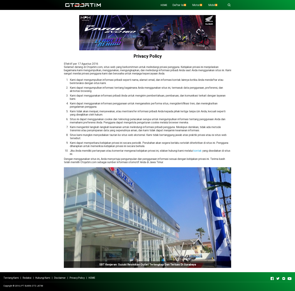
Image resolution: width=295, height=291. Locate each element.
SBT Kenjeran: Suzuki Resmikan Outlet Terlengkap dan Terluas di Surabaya (147, 264)
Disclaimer (60, 277)
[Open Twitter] (278, 278)
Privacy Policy (77, 277)
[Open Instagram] (284, 278)
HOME (164, 5)
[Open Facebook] (272, 278)
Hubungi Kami (42, 277)
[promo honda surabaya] (147, 32)
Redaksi (27, 277)
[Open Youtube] (289, 278)
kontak (197, 150)
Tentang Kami (11, 277)
